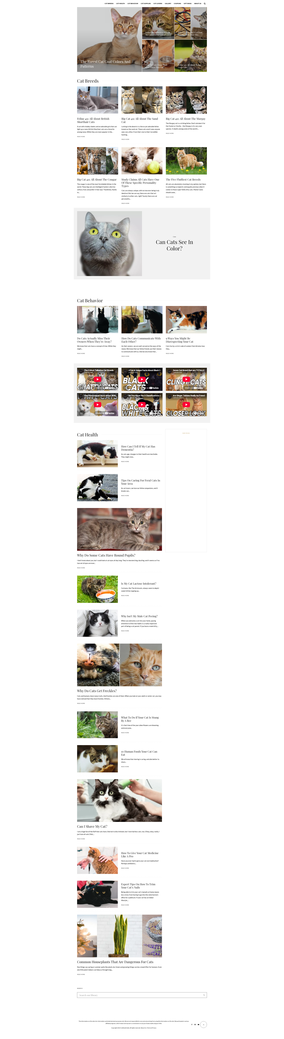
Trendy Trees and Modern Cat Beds (189, 503)
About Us (197, 3)
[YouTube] (198, 1024)
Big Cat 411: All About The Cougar (97, 179)
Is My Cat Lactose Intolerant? (138, 583)
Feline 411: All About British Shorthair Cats (93, 120)
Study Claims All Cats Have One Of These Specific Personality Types (140, 182)
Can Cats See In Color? (174, 245)
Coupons (177, 3)
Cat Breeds (109, 3)
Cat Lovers (157, 3)
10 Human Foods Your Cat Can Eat (139, 753)
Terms (149, 1028)
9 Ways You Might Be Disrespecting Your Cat (179, 340)
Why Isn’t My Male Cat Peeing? (139, 616)
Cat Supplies (146, 3)
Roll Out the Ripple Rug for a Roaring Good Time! (189, 524)
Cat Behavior (132, 3)
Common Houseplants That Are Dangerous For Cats (115, 962)
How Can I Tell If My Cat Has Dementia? (138, 448)
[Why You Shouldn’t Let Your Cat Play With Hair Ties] (191, 23)
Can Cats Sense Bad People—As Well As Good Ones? (190, 482)
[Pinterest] (195, 1024)
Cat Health (120, 3)
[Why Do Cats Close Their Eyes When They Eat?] (158, 56)
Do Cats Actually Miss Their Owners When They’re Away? (94, 340)
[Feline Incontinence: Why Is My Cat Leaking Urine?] (158, 23)
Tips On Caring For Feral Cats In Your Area (140, 482)
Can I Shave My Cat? (92, 826)
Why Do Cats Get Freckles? (97, 691)
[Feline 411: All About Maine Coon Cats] (191, 56)
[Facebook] (191, 1024)
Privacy (154, 1028)
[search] (204, 995)
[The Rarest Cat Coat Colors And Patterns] (109, 39)
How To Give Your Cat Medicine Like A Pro (140, 854)
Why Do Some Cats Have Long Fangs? (189, 471)
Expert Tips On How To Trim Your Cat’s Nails (138, 886)
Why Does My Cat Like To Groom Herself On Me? (190, 492)
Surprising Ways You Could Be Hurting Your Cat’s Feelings (189, 545)
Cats (174, 237)
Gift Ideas (187, 3)
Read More (81, 136)
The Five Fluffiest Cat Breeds (183, 179)
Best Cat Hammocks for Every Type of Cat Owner (189, 514)
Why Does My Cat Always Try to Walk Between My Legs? (190, 535)
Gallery (168, 3)
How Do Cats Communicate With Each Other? (141, 340)
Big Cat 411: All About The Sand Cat (139, 120)
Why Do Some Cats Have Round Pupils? (106, 555)
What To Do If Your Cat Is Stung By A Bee (140, 719)
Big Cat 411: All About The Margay (185, 118)
